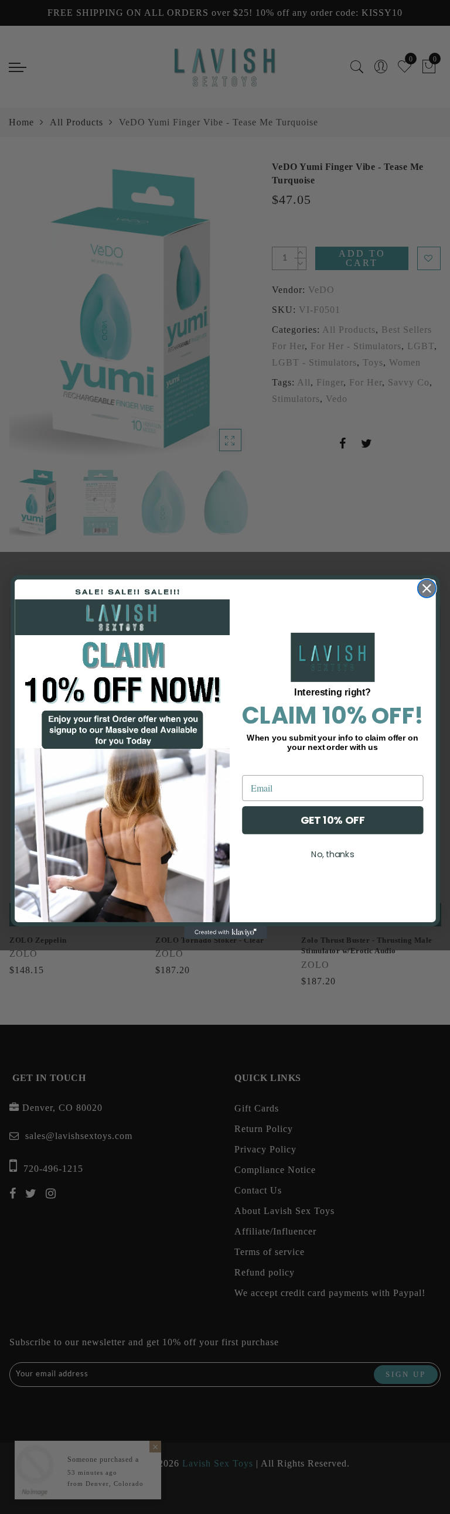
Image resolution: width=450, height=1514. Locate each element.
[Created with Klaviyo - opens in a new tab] (224, 932)
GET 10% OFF (332, 820)
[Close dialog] (426, 588)
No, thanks (332, 854)
